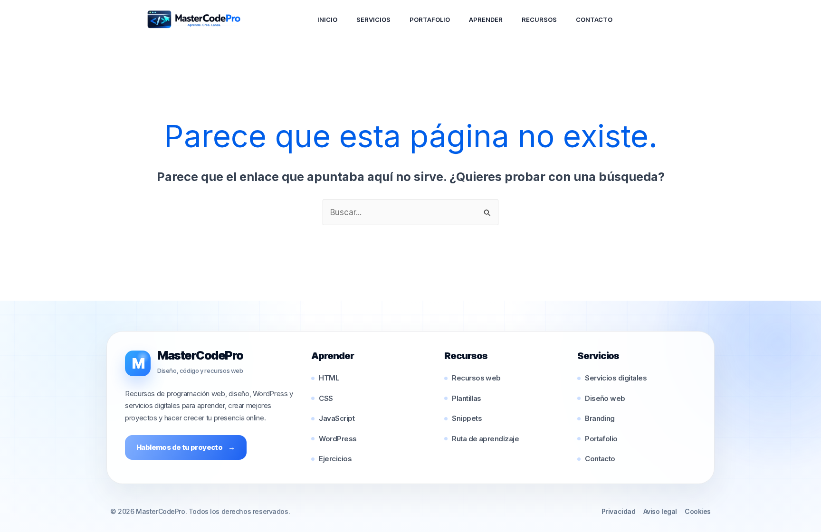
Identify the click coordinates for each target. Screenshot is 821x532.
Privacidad (618, 511)
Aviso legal (660, 511)
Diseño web (605, 398)
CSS (326, 398)
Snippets (467, 418)
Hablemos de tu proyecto (185, 447)
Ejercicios (335, 458)
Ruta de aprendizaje (485, 438)
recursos (539, 19)
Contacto (594, 19)
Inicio (327, 19)
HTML (329, 377)
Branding (600, 418)
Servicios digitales (616, 377)
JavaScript (336, 418)
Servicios (373, 19)
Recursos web (476, 377)
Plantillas (466, 398)
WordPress (337, 438)
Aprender (486, 19)
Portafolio (430, 19)
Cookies (698, 511)
